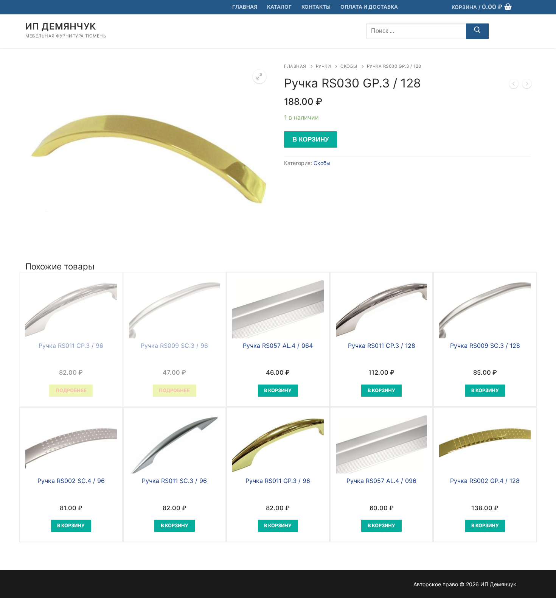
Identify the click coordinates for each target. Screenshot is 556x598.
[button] (259, 76)
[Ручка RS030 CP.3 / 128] (513, 85)
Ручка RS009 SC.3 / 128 (485, 345)
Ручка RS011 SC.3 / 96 (174, 480)
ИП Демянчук (60, 26)
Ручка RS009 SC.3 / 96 (174, 345)
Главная (295, 66)
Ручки (323, 66)
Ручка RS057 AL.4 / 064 (278, 345)
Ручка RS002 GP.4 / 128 (485, 480)
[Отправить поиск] (477, 31)
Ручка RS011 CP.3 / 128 (381, 345)
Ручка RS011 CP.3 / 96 (71, 345)
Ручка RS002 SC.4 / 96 (71, 480)
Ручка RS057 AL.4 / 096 (381, 480)
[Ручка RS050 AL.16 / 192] (526, 85)
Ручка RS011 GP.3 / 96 (277, 480)
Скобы (348, 66)
